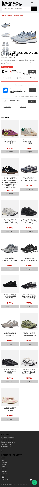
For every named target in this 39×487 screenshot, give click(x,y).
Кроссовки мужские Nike (20, 60)
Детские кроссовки (8, 442)
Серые (3, 467)
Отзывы (32, 78)
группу (32, 90)
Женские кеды (6, 446)
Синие (3, 464)
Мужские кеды (6, 444)
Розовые (4, 469)
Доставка (20, 78)
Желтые (4, 473)
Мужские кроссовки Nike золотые (20, 62)
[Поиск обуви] (34, 9)
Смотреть (9, 152)
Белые (3, 458)
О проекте (4, 479)
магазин (32, 71)
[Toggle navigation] (32, 3)
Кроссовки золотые (9, 60)
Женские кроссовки (20, 59)
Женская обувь (11, 59)
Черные (3, 460)
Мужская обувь (31, 60)
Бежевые (4, 462)
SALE (3, 449)
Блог (2, 451)
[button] (34, 22)
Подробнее (7, 107)
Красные (4, 471)
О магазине (7, 78)
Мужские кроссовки (6, 62)
